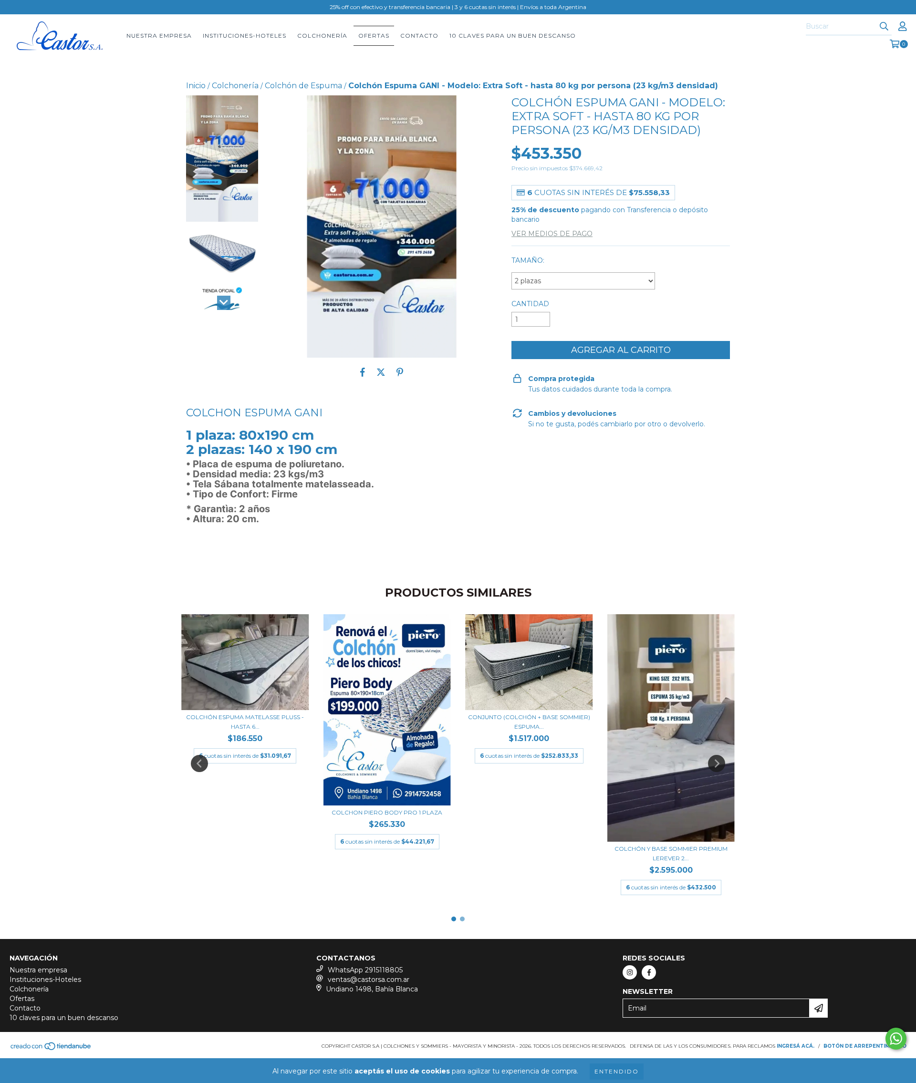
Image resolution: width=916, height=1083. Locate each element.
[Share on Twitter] (380, 372)
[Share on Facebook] (362, 372)
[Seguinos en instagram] (630, 972)
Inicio (196, 85)
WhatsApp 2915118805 (365, 970)
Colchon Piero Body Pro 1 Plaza (387, 812)
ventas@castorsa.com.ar (368, 979)
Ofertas (373, 35)
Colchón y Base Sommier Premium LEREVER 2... (671, 853)
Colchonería (322, 35)
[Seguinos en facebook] (649, 972)
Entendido (616, 1071)
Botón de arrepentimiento (864, 1046)
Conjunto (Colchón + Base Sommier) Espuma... (529, 721)
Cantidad (530, 303)
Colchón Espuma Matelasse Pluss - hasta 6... (245, 721)
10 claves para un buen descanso (512, 35)
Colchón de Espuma (303, 85)
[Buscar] (884, 26)
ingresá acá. (795, 1046)
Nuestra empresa (159, 35)
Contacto (419, 35)
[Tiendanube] (51, 1049)
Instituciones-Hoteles (244, 35)
